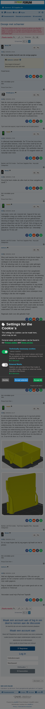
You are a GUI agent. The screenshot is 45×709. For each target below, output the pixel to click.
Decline (5, 380)
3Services (15, 374)
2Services (15, 361)
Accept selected (21, 380)
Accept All (38, 380)
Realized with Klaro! (36, 386)
